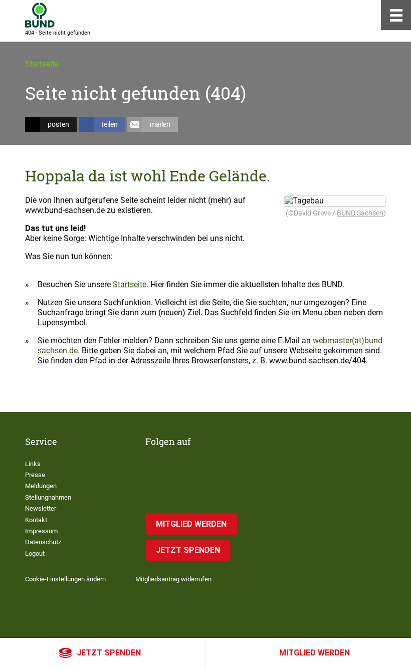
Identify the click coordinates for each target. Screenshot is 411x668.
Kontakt (36, 520)
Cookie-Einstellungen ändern (65, 579)
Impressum (41, 531)
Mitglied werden (314, 652)
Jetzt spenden (109, 652)
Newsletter (40, 508)
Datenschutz (43, 542)
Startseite (42, 64)
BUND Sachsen (360, 213)
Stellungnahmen (48, 497)
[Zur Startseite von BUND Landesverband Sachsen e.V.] (40, 15)
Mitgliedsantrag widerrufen (173, 579)
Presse (35, 475)
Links (33, 464)
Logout (35, 553)
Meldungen (41, 486)
